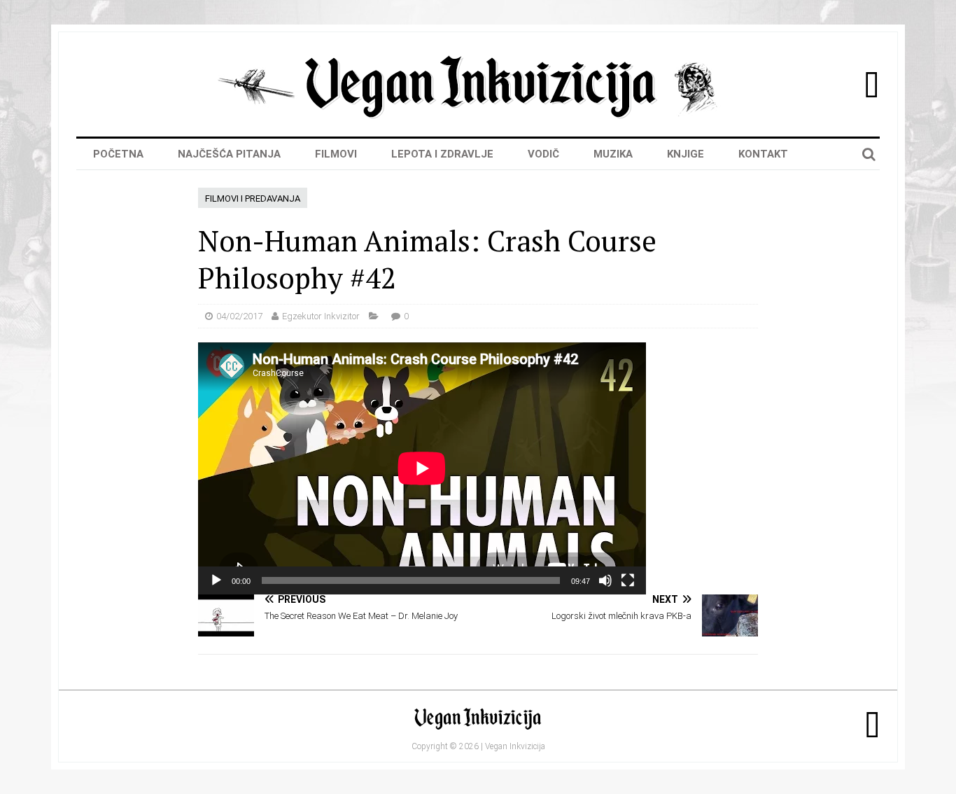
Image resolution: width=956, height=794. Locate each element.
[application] (422, 468)
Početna (118, 154)
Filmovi (336, 154)
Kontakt (763, 154)
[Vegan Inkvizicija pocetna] (478, 114)
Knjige (685, 154)
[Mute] (605, 580)
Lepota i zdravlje (442, 154)
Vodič (543, 154)
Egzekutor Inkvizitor (321, 316)
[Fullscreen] (628, 580)
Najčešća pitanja (229, 154)
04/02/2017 (239, 316)
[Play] (216, 580)
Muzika (613, 154)
